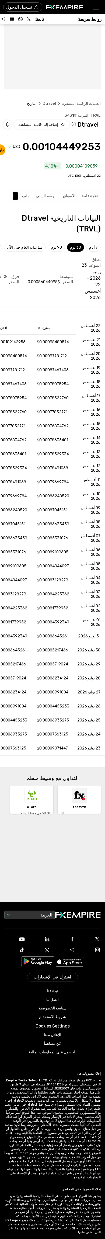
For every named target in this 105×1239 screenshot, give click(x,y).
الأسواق (69, 196)
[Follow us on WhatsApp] (20, 19)
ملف (26, 196)
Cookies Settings (53, 1026)
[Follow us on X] (29, 19)
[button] (96, 7)
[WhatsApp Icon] (40, 950)
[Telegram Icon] (65, 950)
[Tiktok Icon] (14, 950)
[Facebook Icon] (65, 939)
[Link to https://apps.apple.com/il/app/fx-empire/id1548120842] (69, 962)
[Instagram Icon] (90, 950)
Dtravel (49, 103)
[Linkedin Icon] (40, 939)
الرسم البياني (46, 196)
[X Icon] (90, 939)
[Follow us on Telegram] (3, 19)
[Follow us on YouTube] (12, 19)
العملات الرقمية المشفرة (81, 103)
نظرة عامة (90, 196)
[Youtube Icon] (14, 939)
